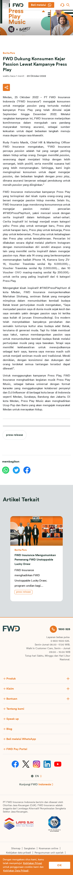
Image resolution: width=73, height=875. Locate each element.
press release (14, 435)
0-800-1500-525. (60, 641)
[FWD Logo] (18, 5)
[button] (62, 5)
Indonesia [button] (44, 784)
